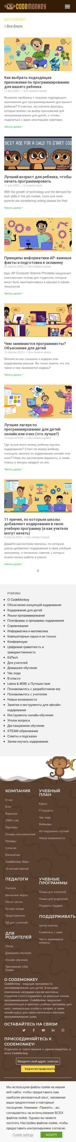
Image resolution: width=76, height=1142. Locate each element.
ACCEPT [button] (51, 1135)
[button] (67, 6)
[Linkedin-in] (53, 1030)
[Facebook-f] (33, 1030)
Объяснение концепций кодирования (34, 604)
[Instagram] (63, 1030)
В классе (13, 678)
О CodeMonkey (18, 599)
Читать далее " (13, 127)
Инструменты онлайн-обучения (30, 715)
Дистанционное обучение (25, 725)
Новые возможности (22, 699)
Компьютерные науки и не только (31, 636)
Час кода (13, 673)
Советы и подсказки (22, 736)
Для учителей (17, 662)
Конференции (17, 641)
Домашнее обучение (22, 667)
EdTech (12, 657)
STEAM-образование (22, 730)
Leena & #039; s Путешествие (28, 683)
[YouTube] (43, 1030)
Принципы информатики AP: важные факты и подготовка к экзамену (37, 260)
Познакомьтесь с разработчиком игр (33, 688)
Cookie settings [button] (23, 1134)
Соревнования (17, 625)
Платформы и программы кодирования (35, 620)
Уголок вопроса (18, 720)
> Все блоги (13, 26)
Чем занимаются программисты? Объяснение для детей (35, 345)
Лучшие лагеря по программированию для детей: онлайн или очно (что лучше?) (32, 429)
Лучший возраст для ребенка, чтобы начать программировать (38, 179)
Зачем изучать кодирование (27, 741)
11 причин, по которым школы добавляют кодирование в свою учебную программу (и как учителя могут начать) (36, 526)
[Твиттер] (24, 1030)
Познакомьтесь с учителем (27, 694)
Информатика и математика (27, 631)
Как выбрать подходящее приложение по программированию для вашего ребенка (36, 82)
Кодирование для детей (24, 610)
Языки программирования (26, 615)
